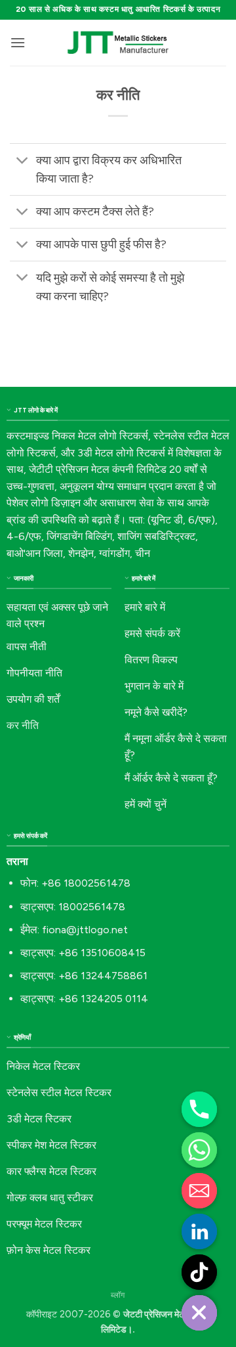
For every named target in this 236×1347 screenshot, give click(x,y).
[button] (18, 42)
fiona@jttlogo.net (85, 929)
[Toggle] (22, 161)
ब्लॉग (118, 1295)
